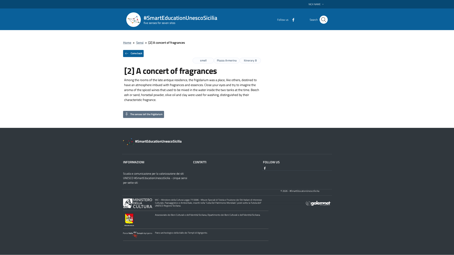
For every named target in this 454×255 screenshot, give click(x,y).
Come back (136, 53)
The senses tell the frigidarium (146, 114)
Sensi (139, 42)
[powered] (318, 203)
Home (127, 42)
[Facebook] (291, 19)
